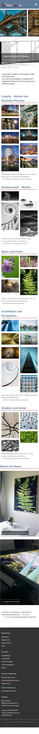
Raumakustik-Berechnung (10, 680)
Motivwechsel (6, 683)
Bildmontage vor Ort (8, 677)
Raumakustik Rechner (9, 691)
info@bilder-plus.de (13, 713)
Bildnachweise (6, 643)
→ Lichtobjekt (6, 617)
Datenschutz (6, 640)
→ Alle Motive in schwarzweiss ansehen (14, 243)
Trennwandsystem (8, 664)
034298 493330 (12, 710)
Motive (10, 67)
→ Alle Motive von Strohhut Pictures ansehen (16, 179)
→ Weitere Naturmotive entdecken (12, 303)
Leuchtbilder (6, 658)
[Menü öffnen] (36, 4)
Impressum (5, 637)
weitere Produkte (7, 661)
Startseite (4, 67)
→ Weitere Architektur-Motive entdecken (14, 400)
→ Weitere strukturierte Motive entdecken (15, 458)
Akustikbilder (6, 655)
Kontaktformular (7, 715)
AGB (3, 646)
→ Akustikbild (24, 614)
